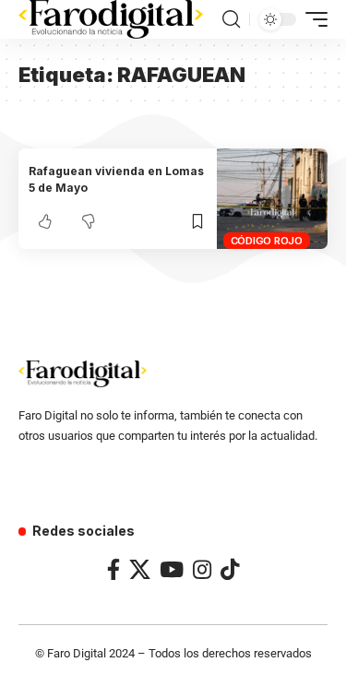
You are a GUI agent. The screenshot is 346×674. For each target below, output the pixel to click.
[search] (231, 19)
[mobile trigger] (312, 19)
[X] (140, 569)
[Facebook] (113, 569)
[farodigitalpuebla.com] (110, 19)
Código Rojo (267, 240)
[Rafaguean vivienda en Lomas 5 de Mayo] (272, 198)
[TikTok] (230, 569)
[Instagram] (202, 569)
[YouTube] (171, 569)
